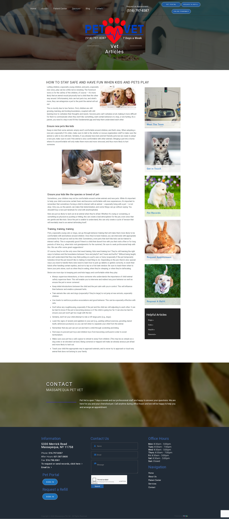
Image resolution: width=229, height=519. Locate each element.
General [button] (151, 334)
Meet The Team (155, 124)
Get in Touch (154, 168)
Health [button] (151, 329)
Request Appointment (159, 257)
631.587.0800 (61, 456)
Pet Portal (171, 4)
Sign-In (50, 482)
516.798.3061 (53, 460)
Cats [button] (150, 325)
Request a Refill (190, 4)
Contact (99, 8)
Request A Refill (156, 301)
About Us (152, 476)
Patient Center (60, 8)
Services (76, 8)
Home (33, 8)
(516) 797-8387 (138, 10)
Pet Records (154, 212)
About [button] (44, 8)
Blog (88, 8)
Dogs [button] (150, 320)
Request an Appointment (137, 6)
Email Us (45, 467)
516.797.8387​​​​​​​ (56, 453)
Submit (97, 486)
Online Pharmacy (181, 11)
